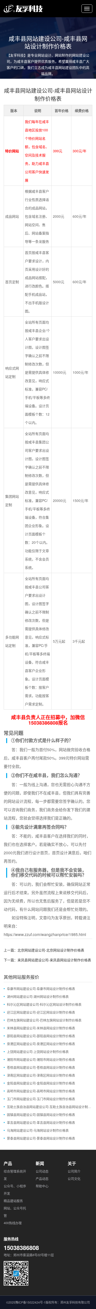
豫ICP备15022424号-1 (30, 1302)
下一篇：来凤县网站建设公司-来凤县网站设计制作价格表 (47, 959)
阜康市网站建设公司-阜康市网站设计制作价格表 (41, 988)
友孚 (59, 917)
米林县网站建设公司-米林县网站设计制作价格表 (41, 1028)
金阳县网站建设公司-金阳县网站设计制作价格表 (41, 1083)
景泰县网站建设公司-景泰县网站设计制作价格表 (41, 1138)
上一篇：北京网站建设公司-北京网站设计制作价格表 (44, 950)
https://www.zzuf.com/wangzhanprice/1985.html (45, 934)
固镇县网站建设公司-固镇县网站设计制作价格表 (41, 1114)
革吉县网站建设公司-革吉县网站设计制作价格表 (41, 1122)
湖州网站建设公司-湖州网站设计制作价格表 (38, 996)
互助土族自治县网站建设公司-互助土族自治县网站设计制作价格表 (49, 1106)
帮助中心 (42, 1186)
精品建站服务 (13, 1200)
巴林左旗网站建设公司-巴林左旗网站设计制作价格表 (44, 1020)
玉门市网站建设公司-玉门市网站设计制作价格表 (41, 1098)
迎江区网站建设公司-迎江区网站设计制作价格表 (41, 1012)
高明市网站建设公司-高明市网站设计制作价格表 (41, 1091)
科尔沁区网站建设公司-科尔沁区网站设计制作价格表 (44, 1004)
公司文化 (74, 1178)
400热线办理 (13, 1222)
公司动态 (42, 1171)
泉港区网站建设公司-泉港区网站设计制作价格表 (41, 1043)
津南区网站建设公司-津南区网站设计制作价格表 (41, 1075)
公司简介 (74, 1171)
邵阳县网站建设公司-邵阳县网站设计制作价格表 (41, 1035)
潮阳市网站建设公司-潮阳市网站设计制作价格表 (41, 1059)
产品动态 (42, 1178)
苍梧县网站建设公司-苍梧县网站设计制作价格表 (41, 1067)
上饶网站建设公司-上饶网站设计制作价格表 (38, 1051)
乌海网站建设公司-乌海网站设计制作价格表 (38, 1130)
